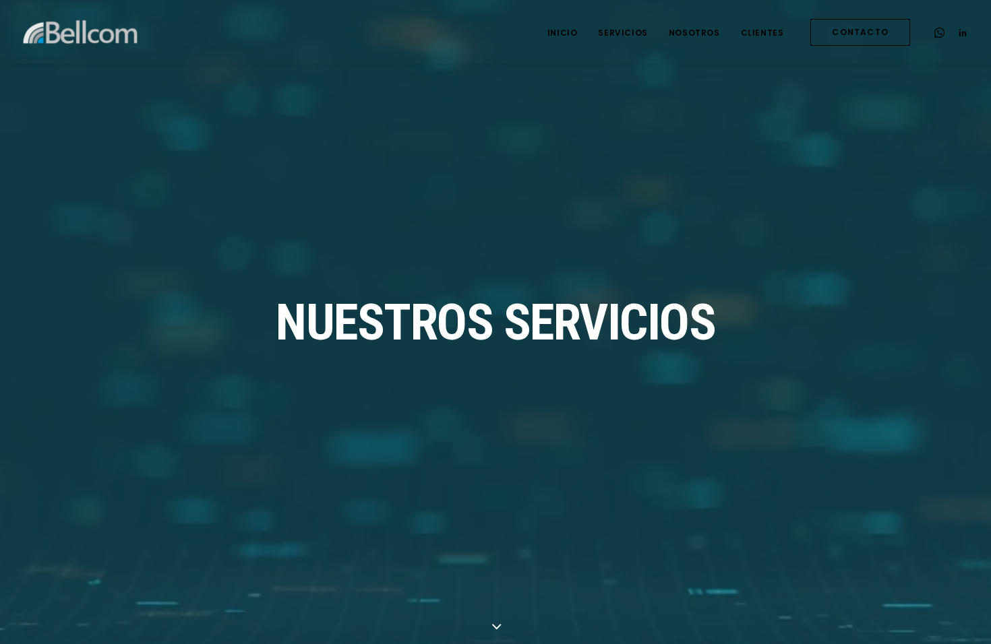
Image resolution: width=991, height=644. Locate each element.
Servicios (622, 32)
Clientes (762, 32)
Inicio (562, 32)
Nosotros (694, 32)
